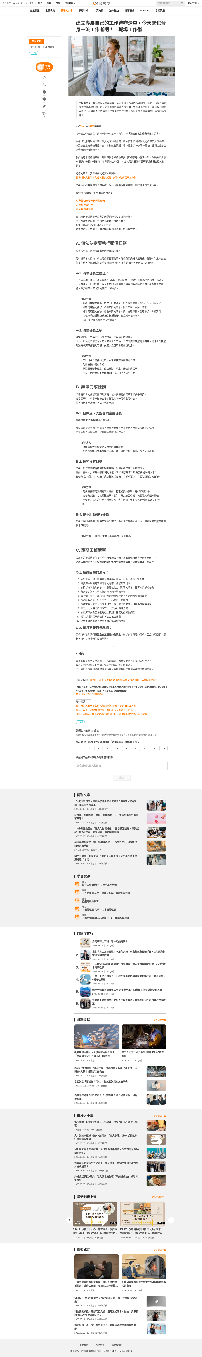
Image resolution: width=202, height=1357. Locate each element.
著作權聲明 (117, 1345)
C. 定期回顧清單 (84, 209)
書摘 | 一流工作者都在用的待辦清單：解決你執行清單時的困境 (123, 680)
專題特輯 (83, 10)
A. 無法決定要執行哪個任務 (90, 200)
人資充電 (98, 10)
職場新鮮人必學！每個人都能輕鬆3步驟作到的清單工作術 (106, 177)
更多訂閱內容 (160, 1020)
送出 (121, 777)
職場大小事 (67, 10)
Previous (69, 1220)
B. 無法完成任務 (84, 205)
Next (171, 1220)
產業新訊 (34, 10)
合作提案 (100, 1345)
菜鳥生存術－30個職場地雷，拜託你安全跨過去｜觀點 (104, 710)
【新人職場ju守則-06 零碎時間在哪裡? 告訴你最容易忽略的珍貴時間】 (113, 714)
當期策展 (160, 10)
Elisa (82, 126)
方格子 (91, 126)
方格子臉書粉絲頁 (95, 694)
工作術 (34, 53)
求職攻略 (50, 10)
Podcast (144, 10)
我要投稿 (84, 1345)
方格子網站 (80, 694)
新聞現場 (129, 10)
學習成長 (36, 41)
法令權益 (114, 10)
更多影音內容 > (159, 1197)
